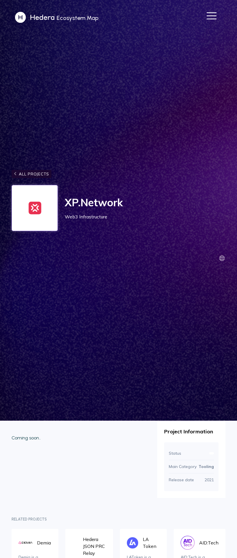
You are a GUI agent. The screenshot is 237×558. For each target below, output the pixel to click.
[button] (211, 17)
